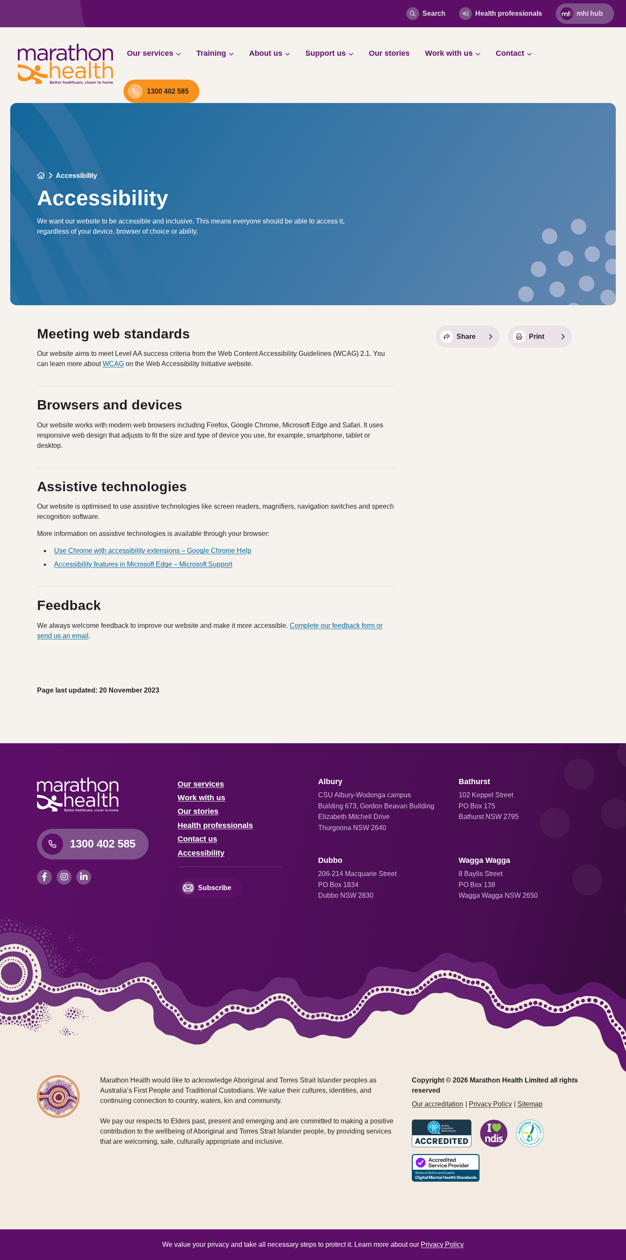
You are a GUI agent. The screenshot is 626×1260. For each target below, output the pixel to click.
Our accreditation (437, 1104)
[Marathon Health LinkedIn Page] (84, 877)
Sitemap (530, 1104)
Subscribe (214, 887)
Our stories (389, 53)
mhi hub (590, 13)
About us (265, 53)
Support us (325, 53)
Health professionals (508, 13)
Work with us (449, 53)
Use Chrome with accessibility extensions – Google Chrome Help (152, 550)
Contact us (197, 839)
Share (466, 336)
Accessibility (201, 853)
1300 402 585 (168, 91)
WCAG (113, 363)
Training (211, 53)
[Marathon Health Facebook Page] (47, 877)
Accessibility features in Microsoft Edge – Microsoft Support (143, 564)
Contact (510, 53)
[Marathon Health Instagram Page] (66, 877)
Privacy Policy (490, 1104)
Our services (150, 53)
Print (536, 336)
